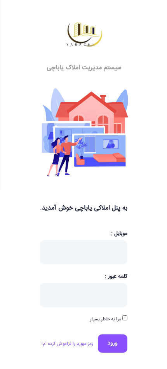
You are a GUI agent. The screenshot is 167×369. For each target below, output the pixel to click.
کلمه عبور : (116, 276)
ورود (113, 343)
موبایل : (119, 234)
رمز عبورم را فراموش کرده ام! (67, 344)
